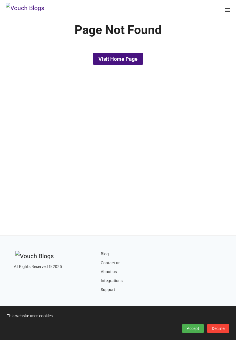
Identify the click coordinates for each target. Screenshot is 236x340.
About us (109, 271)
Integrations (112, 280)
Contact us (110, 262)
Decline (218, 328)
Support (108, 289)
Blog (105, 254)
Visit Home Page (118, 59)
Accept (193, 328)
